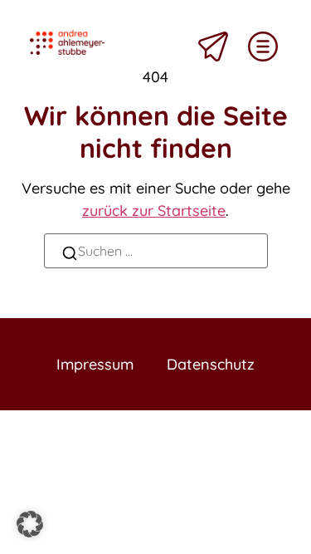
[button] (30, 524)
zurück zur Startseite (154, 210)
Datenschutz (211, 364)
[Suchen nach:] (156, 250)
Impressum (95, 364)
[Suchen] (70, 255)
